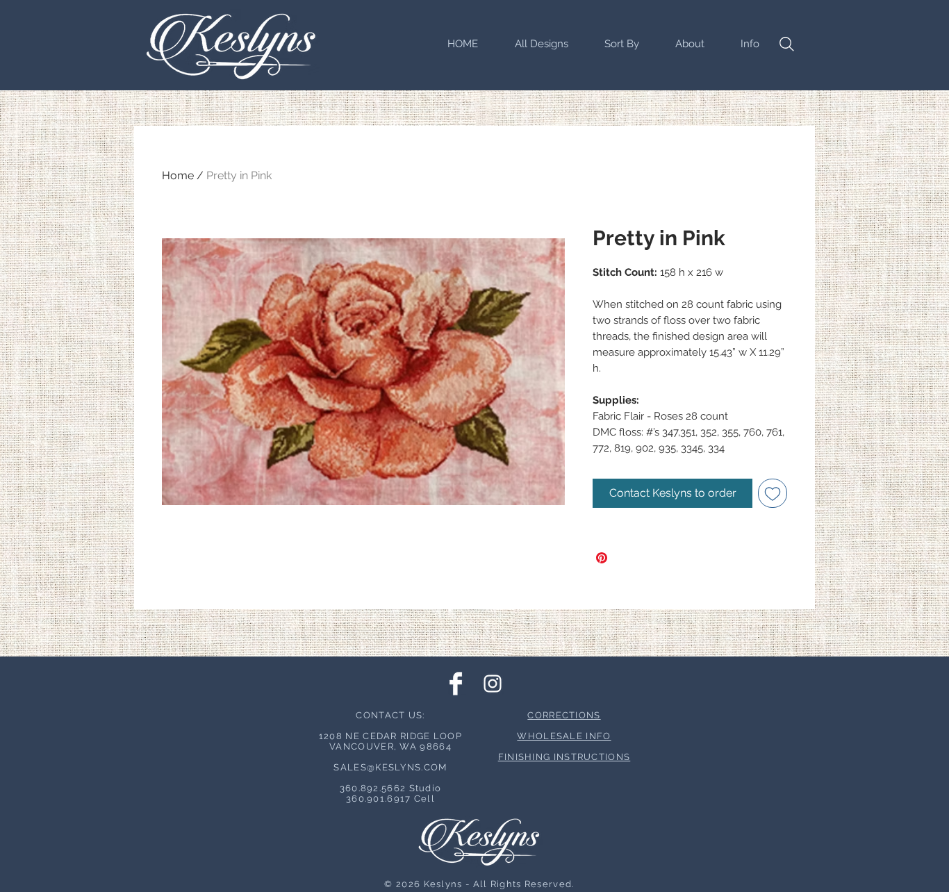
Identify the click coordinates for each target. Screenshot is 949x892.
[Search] (786, 43)
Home (178, 175)
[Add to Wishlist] (772, 493)
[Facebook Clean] (456, 683)
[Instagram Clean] (492, 683)
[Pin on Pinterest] (601, 558)
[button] (614, 43)
